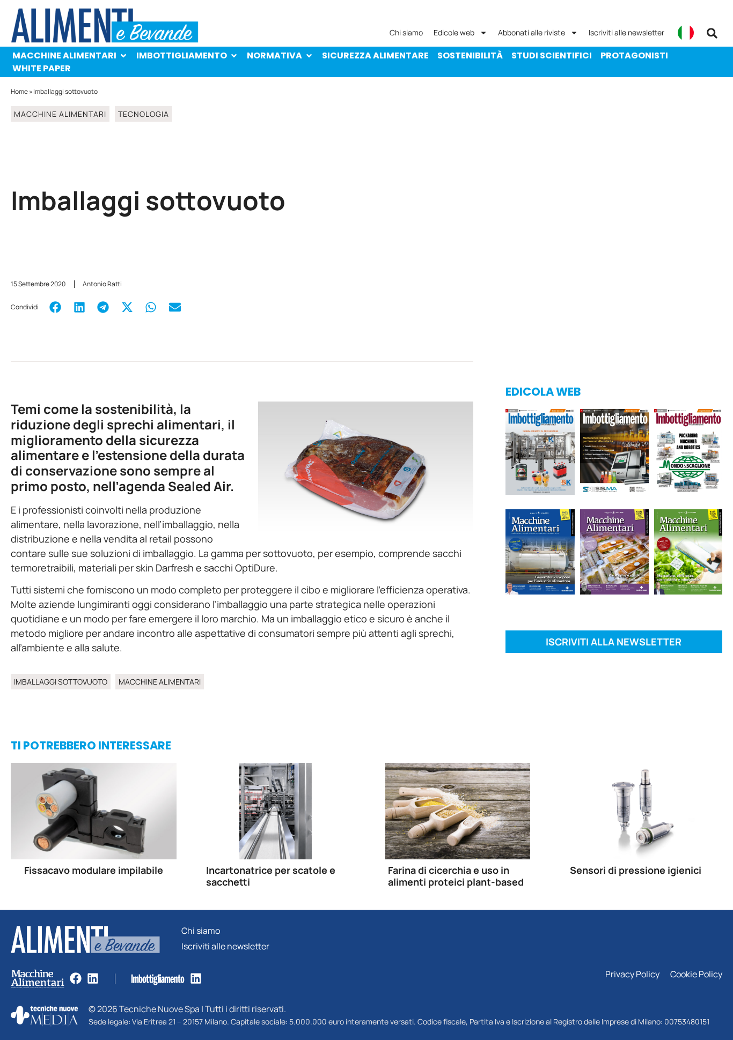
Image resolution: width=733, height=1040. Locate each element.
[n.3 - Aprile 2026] (688, 453)
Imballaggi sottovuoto (60, 682)
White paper (41, 68)
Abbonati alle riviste (531, 32)
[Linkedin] (93, 978)
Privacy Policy (632, 974)
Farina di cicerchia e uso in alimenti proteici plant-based (456, 876)
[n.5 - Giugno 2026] (540, 553)
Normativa (274, 55)
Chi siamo (406, 32)
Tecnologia (143, 114)
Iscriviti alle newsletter (626, 32)
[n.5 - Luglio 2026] (540, 453)
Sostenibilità (470, 55)
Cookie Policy (696, 974)
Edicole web (454, 32)
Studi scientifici (551, 55)
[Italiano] (686, 33)
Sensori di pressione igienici (635, 870)
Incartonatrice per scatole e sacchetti (270, 876)
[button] (712, 33)
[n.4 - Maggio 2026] (614, 453)
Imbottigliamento (181, 55)
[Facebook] (76, 978)
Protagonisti (634, 55)
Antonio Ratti (102, 283)
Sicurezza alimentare (375, 55)
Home (19, 91)
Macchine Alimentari (64, 55)
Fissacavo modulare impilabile (93, 870)
